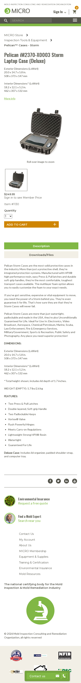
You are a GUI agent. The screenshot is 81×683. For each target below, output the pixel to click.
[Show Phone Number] (64, 676)
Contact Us (26, 534)
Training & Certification (34, 562)
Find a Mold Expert (29, 516)
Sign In (58, 11)
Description (41, 246)
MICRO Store (13, 35)
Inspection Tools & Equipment (25, 40)
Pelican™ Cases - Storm (21, 45)
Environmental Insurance (34, 499)
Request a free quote (33, 503)
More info (9, 98)
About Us (25, 545)
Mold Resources (29, 574)
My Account (27, 539)
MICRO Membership (32, 551)
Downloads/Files (41, 255)
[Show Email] (57, 676)
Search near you (29, 521)
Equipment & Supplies (33, 556)
